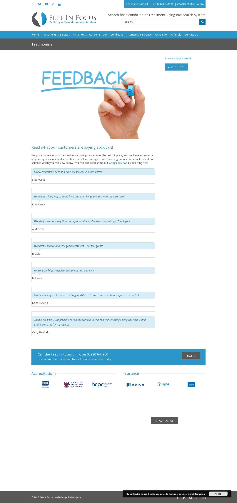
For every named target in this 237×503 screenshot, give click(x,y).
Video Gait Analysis (102, 464)
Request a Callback (137, 4)
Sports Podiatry (100, 459)
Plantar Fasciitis (40, 443)
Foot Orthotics (100, 439)
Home (35, 34)
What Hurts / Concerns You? (90, 34)
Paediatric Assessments (105, 444)
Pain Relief (97, 469)
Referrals (175, 34)
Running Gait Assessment (106, 449)
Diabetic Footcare (102, 454)
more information (196, 493)
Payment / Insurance (139, 34)
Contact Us (191, 34)
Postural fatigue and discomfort (50, 478)
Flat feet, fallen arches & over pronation (55, 463)
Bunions (36, 468)
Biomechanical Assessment (107, 424)
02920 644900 (164, 4)
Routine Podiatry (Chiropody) (108, 419)
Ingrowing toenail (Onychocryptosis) (53, 429)
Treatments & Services (56, 34)
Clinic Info (161, 34)
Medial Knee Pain (41, 453)
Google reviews (118, 163)
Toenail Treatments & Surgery (109, 429)
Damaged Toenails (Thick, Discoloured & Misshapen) (56, 436)
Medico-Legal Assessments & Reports (114, 474)
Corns (35, 424)
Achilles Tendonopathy (45, 448)
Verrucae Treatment (103, 434)
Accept (218, 493)
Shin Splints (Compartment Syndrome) (54, 458)
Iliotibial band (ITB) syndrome (49, 473)
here (145, 163)
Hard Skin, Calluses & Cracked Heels (53, 419)
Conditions (117, 34)
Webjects (76, 497)
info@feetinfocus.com (190, 4)
